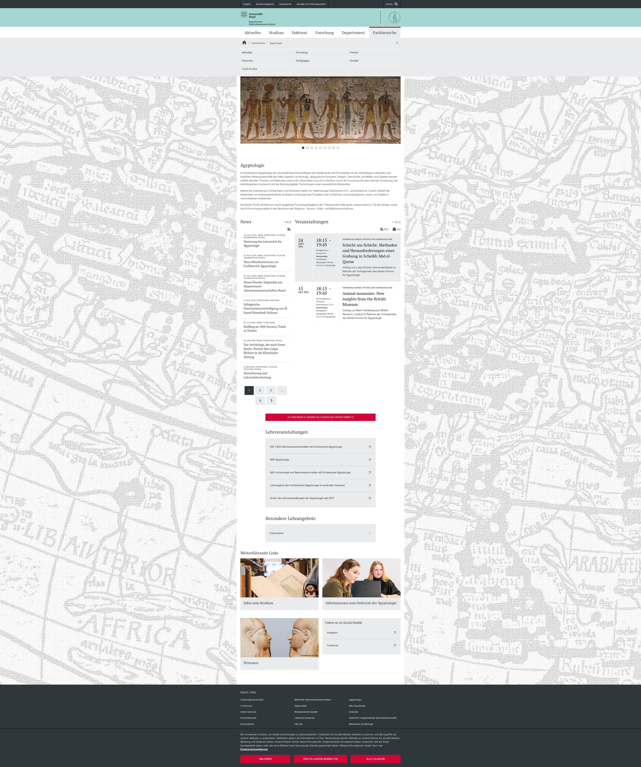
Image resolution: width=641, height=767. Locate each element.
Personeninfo (247, 724)
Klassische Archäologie (361, 724)
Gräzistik (353, 712)
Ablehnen (265, 758)
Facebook (332, 645)
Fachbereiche (384, 32)
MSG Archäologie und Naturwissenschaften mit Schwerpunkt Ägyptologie (310, 472)
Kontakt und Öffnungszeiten (311, 4)
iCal (399, 229)
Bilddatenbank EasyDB (306, 712)
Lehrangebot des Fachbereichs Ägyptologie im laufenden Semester (307, 485)
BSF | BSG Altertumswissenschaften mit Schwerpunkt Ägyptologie (306, 446)
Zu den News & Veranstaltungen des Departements (320, 417)
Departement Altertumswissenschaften (262, 23)
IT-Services (246, 706)
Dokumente (285, 4)
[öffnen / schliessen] (397, 43)
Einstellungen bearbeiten (320, 758)
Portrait (354, 52)
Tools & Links (249, 68)
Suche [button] (389, 4)
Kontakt (354, 60)
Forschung (324, 32)
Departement (353, 32)
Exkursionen (277, 533)
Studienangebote (265, 4)
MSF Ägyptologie (279, 459)
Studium (276, 32)
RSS (386, 229)
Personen (247, 60)
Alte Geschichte (357, 706)
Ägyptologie (355, 699)
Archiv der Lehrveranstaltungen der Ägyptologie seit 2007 (302, 498)
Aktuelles (253, 32)
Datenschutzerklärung (254, 749)
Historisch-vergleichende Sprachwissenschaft (372, 718)
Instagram (332, 632)
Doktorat (299, 32)
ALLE (288, 222)
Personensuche (248, 718)
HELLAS (298, 724)
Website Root (244, 42)
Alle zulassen (375, 758)
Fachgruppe (302, 60)
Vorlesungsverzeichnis (251, 699)
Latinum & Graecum (305, 718)
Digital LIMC (301, 706)
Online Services (248, 712)
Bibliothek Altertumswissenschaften (313, 699)
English (247, 4)
